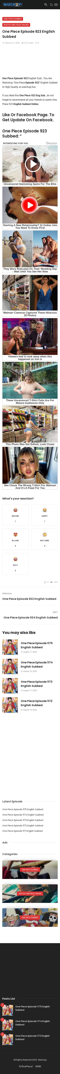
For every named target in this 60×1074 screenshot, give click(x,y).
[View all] (30, 869)
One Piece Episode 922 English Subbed (29, 599)
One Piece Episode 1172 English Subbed (36, 703)
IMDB (38, 1066)
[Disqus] (30, 751)
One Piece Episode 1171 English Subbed (22, 831)
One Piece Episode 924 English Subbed (31, 617)
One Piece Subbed (13, 19)
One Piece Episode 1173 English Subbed (36, 684)
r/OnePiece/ (26, 1066)
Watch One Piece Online (16, 25)
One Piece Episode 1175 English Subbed (37, 645)
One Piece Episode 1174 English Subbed (37, 664)
